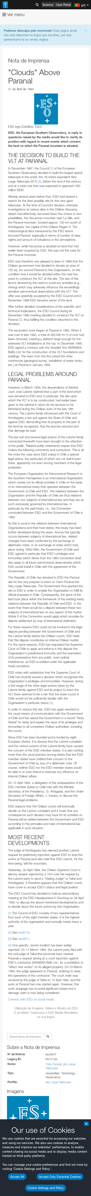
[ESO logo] (46, 108)
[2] (39, 181)
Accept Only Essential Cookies (60, 1177)
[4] (50, 703)
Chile (48, 1064)
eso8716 (23, 932)
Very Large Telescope (58, 1082)
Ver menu (15, 14)
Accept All (17, 1177)
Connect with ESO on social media (31, 999)
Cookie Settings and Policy (46, 1188)
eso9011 (23, 939)
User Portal (63, 5)
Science (47, 5)
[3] (20, 319)
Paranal (56, 1064)
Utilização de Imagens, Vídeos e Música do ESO (46, 1008)
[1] (51, 168)
